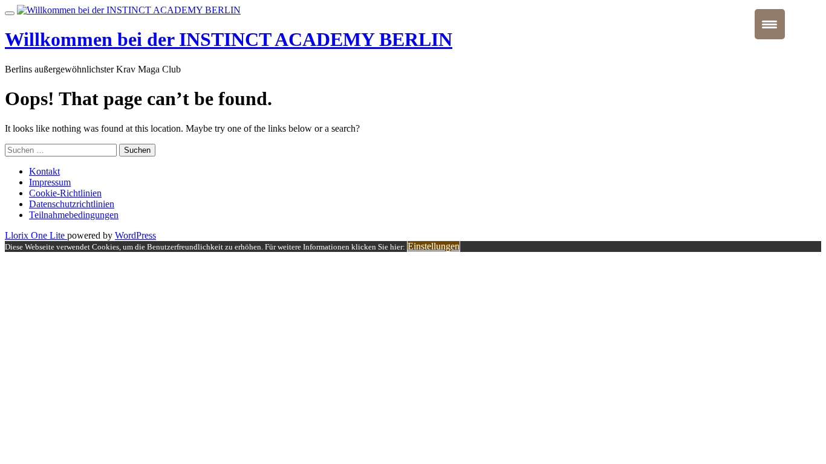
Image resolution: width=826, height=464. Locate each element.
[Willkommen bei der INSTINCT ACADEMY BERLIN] (129, 10)
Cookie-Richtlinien (65, 193)
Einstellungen (434, 246)
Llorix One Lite (36, 235)
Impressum (50, 182)
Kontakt (44, 171)
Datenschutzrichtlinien (71, 204)
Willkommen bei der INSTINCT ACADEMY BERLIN (228, 39)
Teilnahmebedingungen (74, 215)
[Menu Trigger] (770, 24)
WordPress (135, 235)
